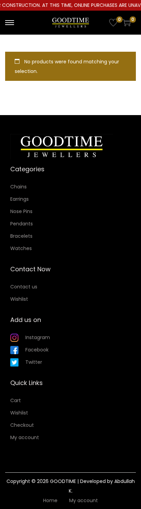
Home (50, 500)
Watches (21, 248)
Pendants (21, 223)
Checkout (22, 425)
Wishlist (19, 299)
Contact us (23, 286)
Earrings (19, 199)
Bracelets (21, 236)
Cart (15, 400)
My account (24, 437)
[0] (113, 22)
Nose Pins (21, 211)
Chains (18, 186)
